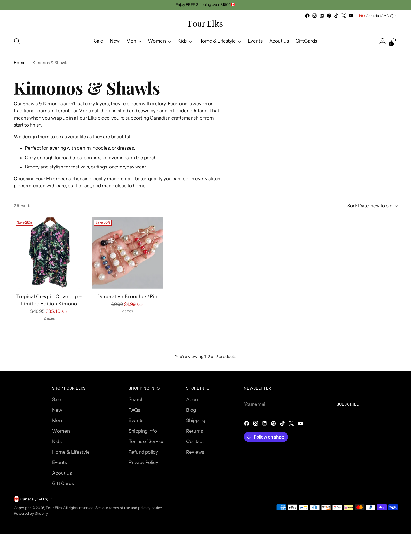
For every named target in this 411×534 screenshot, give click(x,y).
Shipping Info (143, 431)
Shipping (195, 420)
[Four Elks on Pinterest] (329, 15)
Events (59, 462)
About (193, 399)
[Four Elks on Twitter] (343, 15)
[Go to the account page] (382, 41)
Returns (194, 431)
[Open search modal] (16, 41)
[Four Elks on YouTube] (350, 15)
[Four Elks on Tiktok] (336, 15)
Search (136, 399)
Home (20, 62)
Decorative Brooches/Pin (127, 296)
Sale (56, 399)
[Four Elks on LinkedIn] (321, 15)
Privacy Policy (143, 462)
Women (61, 431)
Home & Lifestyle (71, 452)
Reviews (195, 452)
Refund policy (143, 452)
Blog (191, 410)
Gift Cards (63, 483)
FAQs (134, 410)
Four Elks (54, 507)
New (57, 410)
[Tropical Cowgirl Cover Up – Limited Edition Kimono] (49, 253)
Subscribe (348, 404)
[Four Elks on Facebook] (307, 15)
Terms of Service (147, 441)
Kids (57, 441)
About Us (62, 473)
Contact (195, 441)
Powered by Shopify (31, 513)
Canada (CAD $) (379, 15)
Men (57, 420)
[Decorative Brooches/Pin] (127, 253)
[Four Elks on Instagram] (314, 15)
